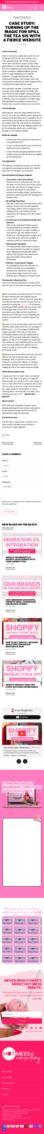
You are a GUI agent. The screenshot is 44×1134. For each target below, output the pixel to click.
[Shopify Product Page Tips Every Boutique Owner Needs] (22, 673)
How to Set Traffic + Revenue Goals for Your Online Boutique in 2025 (22, 644)
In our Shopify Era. (24, 710)
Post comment (9, 512)
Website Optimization (22, 18)
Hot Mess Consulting (21, 1110)
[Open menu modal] (40, 7)
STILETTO (10, 1116)
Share (7, 435)
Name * (5, 460)
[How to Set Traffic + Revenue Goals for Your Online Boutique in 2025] (22, 631)
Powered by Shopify (8, 1120)
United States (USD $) (12, 1106)
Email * (5, 471)
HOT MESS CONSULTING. (19, 1114)
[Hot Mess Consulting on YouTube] (40, 1028)
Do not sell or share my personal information (16, 1118)
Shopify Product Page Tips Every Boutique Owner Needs (22, 686)
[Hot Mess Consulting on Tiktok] (36, 1028)
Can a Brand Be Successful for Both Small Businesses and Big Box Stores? (21, 602)
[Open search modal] (31, 7)
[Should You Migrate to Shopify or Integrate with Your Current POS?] (22, 546)
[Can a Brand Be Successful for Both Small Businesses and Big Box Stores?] (22, 588)
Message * (6, 482)
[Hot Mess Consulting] (8, 7)
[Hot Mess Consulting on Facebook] (22, 1028)
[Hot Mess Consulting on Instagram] (27, 1028)
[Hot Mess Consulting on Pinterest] (31, 1028)
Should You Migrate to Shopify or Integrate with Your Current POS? (20, 559)
